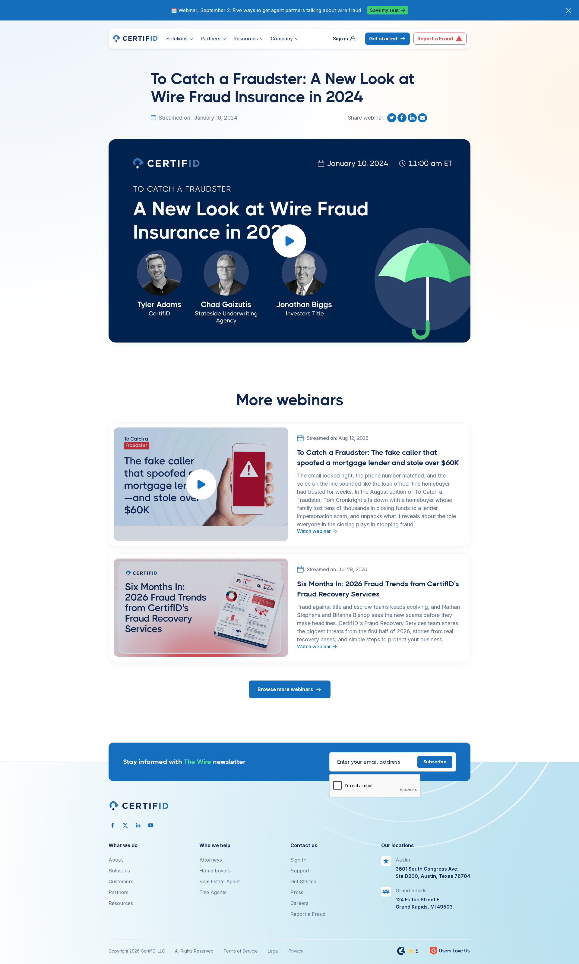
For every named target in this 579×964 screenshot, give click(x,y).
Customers (121, 881)
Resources (121, 903)
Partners (118, 892)
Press (296, 892)
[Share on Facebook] (402, 117)
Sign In (298, 860)
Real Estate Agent (219, 881)
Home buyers (215, 871)
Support (299, 871)
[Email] (423, 117)
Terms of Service (240, 950)
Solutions (119, 871)
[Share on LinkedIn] (413, 117)
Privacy (296, 950)
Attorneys (210, 860)
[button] (180, 39)
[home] (135, 38)
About (116, 860)
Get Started (303, 881)
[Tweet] (392, 117)
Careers (299, 903)
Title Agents (212, 892)
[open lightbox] (289, 241)
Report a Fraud (307, 914)
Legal (273, 950)
